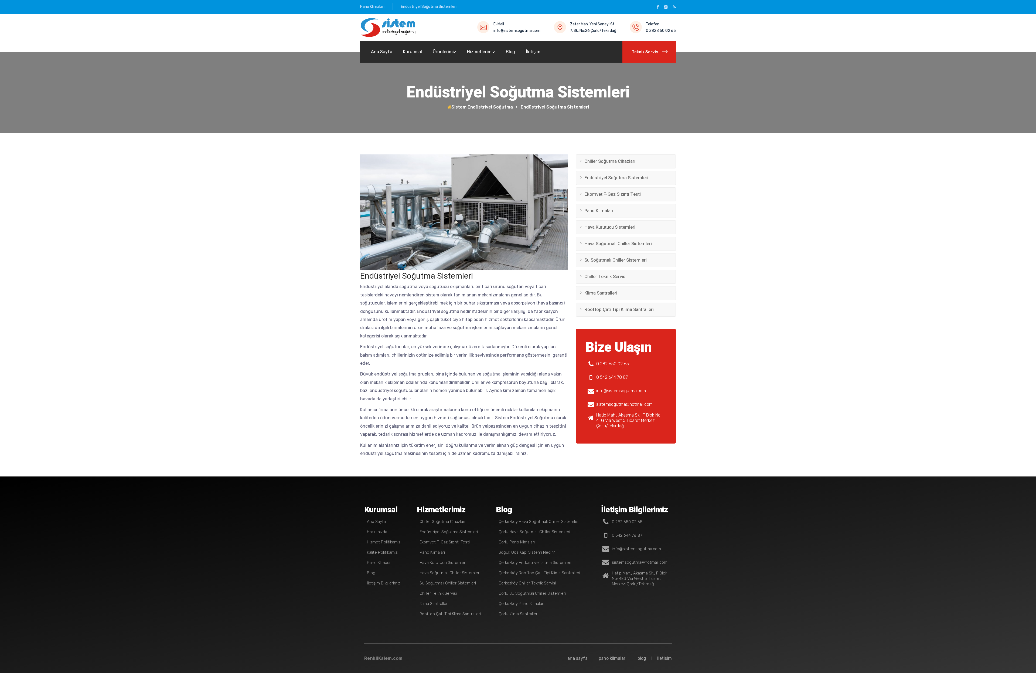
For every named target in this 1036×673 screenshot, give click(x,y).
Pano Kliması (378, 562)
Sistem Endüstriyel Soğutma (482, 107)
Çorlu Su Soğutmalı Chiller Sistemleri (532, 593)
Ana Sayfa (381, 51)
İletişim (533, 51)
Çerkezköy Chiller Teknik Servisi (527, 583)
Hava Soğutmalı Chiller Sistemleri (618, 243)
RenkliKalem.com (383, 658)
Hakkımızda (377, 531)
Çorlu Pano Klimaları (517, 542)
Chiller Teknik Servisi (605, 276)
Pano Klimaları (372, 6)
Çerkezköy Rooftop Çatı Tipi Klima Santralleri (539, 572)
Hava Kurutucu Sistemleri (609, 227)
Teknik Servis (645, 51)
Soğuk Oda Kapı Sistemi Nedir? (527, 552)
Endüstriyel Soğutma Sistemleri (428, 6)
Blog (510, 51)
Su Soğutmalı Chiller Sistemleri (615, 260)
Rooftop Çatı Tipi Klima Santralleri (619, 309)
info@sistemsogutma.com (516, 30)
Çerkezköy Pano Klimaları (521, 603)
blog (642, 658)
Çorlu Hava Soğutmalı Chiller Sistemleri (534, 531)
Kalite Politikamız (382, 552)
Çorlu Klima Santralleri (518, 613)
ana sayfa (577, 658)
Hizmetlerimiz (481, 51)
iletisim (664, 658)
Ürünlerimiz (444, 51)
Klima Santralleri (600, 293)
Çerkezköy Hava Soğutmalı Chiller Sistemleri (539, 521)
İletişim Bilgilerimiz (383, 583)
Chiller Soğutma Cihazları (609, 161)
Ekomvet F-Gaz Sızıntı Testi (612, 194)
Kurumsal (412, 51)
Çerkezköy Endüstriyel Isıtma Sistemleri (535, 562)
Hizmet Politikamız (383, 542)
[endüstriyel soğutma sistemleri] (388, 27)
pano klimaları (612, 658)
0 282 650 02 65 (661, 30)
